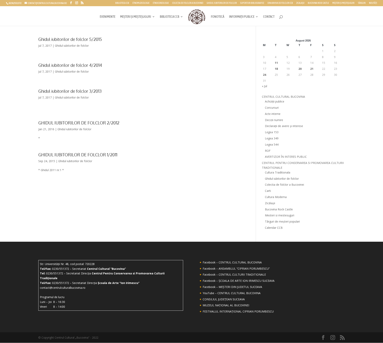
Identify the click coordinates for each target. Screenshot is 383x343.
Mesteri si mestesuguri (279, 215)
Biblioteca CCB (122, 3)
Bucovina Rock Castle (318, 3)
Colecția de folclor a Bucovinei (187, 3)
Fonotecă (217, 17)
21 (311, 69)
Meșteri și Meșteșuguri (343, 3)
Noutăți (373, 3)
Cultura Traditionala (277, 172)
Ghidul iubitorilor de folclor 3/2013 (70, 91)
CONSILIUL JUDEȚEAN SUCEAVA (224, 299)
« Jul (264, 86)
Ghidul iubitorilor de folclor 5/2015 (70, 39)
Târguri (362, 3)
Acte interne (272, 114)
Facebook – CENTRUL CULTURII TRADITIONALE (234, 274)
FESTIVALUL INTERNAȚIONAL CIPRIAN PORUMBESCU (238, 311)
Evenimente (107, 17)
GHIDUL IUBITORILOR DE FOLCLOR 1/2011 (77, 154)
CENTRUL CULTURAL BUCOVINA (283, 97)
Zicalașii (300, 3)
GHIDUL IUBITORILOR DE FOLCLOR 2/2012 (78, 122)
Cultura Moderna (276, 197)
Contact (268, 17)
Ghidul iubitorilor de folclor (222, 3)
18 (276, 69)
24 (264, 75)
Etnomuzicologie (140, 3)
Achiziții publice (274, 101)
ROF (267, 151)
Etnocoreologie (161, 3)
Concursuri (272, 107)
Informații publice (241, 17)
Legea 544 (271, 144)
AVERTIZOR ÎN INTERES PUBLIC (286, 157)
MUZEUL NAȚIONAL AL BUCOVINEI (226, 305)
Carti (268, 191)
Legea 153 (271, 132)
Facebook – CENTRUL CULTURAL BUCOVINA (232, 262)
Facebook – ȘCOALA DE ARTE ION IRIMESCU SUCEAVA (238, 281)
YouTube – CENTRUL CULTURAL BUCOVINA (232, 293)
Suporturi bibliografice (252, 3)
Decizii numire (274, 120)
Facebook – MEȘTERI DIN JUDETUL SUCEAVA (232, 287)
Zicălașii (270, 203)
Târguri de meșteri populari (282, 221)
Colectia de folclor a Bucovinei (284, 184)
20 (300, 69)
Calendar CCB (274, 228)
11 (276, 63)
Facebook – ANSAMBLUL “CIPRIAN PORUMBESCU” (236, 268)
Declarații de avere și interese (284, 126)
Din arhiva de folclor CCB (280, 3)
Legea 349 (271, 138)
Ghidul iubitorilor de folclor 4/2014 (70, 65)
